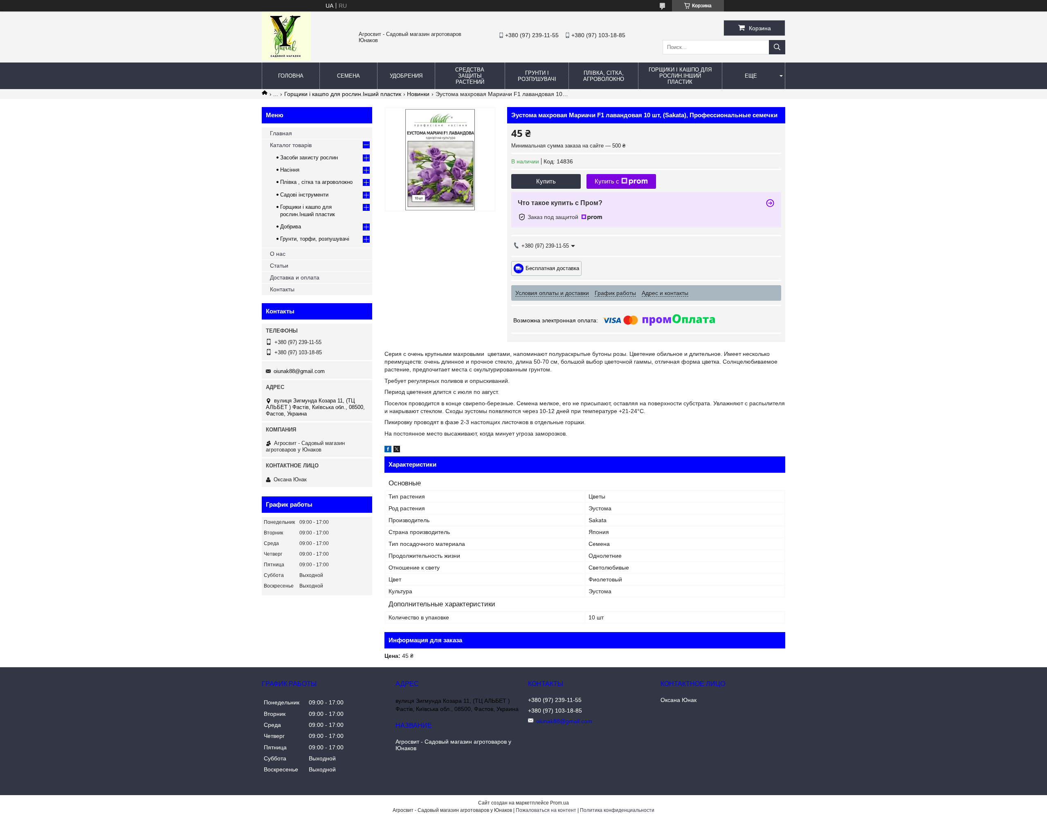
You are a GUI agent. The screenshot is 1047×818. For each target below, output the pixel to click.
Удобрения (406, 76)
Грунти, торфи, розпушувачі (314, 239)
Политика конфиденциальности (617, 810)
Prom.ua (559, 803)
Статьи (279, 265)
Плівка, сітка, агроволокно (603, 76)
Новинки (418, 94)
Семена (348, 76)
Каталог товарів (291, 145)
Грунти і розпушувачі (537, 76)
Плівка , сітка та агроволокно (316, 182)
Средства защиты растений (469, 76)
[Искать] (777, 47)
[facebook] (387, 450)
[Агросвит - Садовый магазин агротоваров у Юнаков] (286, 59)
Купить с (607, 181)
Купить (546, 181)
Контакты (282, 289)
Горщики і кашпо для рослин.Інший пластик (680, 76)
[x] (396, 450)
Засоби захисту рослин (309, 157)
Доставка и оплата (294, 277)
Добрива (290, 226)
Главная (281, 133)
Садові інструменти (304, 195)
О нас (277, 253)
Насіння (289, 170)
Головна (290, 76)
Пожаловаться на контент (546, 810)
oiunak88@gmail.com (299, 371)
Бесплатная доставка (552, 268)
